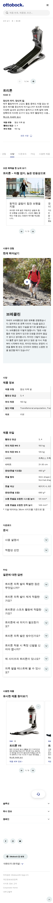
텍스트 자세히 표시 (12, 117)
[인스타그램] (12, 841)
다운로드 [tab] (22, 154)
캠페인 (6, 819)
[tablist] (26, 154)
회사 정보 (7, 811)
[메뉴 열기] (47, 5)
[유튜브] (20, 841)
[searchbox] (26, 13)
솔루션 (6, 803)
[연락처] (38, 794)
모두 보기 (6, 21)
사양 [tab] (12, 154)
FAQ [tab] (33, 154)
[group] (25, 202)
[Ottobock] (13, 5)
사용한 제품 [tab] (44, 154)
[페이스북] (5, 841)
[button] (21, 231)
